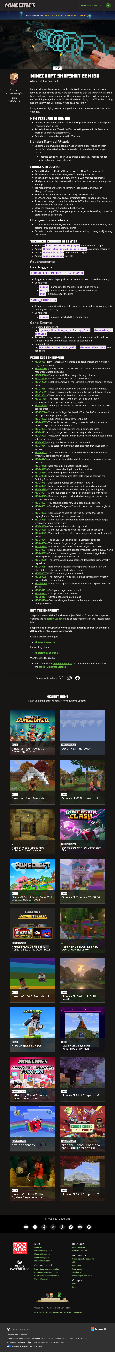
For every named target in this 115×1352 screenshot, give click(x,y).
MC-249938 (41, 529)
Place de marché (78, 1247)
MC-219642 (41, 395)
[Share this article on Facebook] (77, 678)
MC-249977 (41, 549)
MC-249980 (41, 559)
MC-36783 (40, 361)
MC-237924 (41, 412)
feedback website (62, 663)
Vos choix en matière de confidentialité (27, 1346)
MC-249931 (41, 506)
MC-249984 (41, 566)
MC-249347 (41, 445)
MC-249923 (41, 496)
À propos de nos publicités (38, 1342)
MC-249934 (41, 519)
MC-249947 (41, 539)
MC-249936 (41, 526)
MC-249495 (41, 469)
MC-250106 (41, 600)
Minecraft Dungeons (42, 1254)
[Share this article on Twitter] (61, 678)
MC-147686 (41, 368)
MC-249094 (41, 428)
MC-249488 (41, 465)
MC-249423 (41, 452)
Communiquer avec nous (82, 1275)
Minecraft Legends (41, 1257)
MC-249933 (41, 512)
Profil (74, 1284)
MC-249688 (41, 475)
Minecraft (38, 1247)
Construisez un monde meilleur (46, 1275)
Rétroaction (76, 1265)
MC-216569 (41, 392)
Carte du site (77, 1269)
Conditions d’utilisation (78, 1339)
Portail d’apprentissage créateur (46, 1269)
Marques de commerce (16, 1342)
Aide (74, 1262)
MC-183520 (41, 375)
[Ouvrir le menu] (108, 5)
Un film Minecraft (41, 1279)
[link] (26, 1227)
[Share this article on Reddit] (69, 678)
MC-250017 (41, 573)
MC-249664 (41, 472)
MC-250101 (41, 590)
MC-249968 (41, 546)
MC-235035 (41, 405)
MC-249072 (41, 418)
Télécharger (77, 1272)
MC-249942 (41, 533)
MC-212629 (41, 381)
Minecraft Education (42, 1261)
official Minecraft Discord (52, 666)
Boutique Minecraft (79, 1251)
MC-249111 (41, 432)
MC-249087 (41, 422)
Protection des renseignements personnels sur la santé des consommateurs (36, 1339)
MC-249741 (41, 486)
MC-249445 (41, 459)
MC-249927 (41, 502)
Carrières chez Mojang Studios (46, 1272)
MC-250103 (41, 593)
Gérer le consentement (73, 1312)
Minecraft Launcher (54, 618)
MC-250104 (41, 596)
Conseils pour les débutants (83, 1259)
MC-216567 (41, 388)
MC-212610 (41, 378)
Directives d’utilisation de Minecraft (48, 1312)
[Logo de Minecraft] (19, 5)
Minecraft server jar (45, 642)
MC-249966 (41, 543)
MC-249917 (41, 492)
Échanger (76, 1287)
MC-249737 (41, 482)
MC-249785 (41, 489)
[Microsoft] (98, 1329)
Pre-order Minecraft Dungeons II (65, 15)
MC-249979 (41, 553)
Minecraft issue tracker (47, 652)
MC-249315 (41, 442)
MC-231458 (41, 398)
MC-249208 (41, 435)
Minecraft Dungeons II (43, 1251)
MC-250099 (41, 583)
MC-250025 (41, 576)
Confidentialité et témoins (17, 1335)
